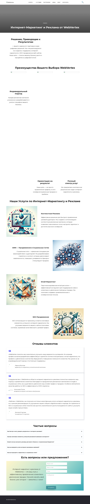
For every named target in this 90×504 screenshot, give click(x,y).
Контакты (65, 2)
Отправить (51, 487)
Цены (53, 2)
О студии (38, 2)
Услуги (30, 2)
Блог (59, 2)
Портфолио (46, 2)
